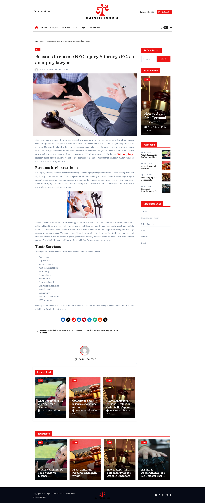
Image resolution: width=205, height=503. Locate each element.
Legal (83, 27)
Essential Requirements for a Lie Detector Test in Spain (149, 192)
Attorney (66, 27)
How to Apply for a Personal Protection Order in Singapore (118, 404)
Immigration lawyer (150, 217)
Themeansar (40, 497)
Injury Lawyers (147, 224)
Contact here (94, 27)
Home (44, 27)
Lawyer (53, 27)
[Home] (36, 27)
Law (75, 27)
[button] (171, 27)
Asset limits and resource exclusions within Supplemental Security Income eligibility (84, 477)
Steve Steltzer (47, 69)
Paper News (70, 493)
